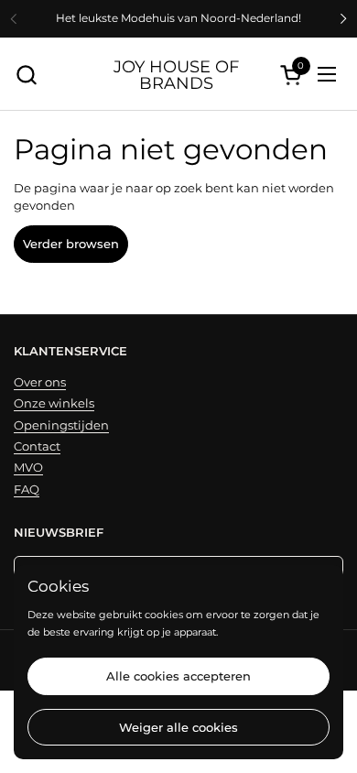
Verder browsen (71, 243)
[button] (26, 74)
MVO (28, 467)
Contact (37, 446)
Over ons (40, 382)
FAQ (26, 489)
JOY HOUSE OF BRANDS (176, 75)
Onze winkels (54, 403)
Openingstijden (61, 425)
